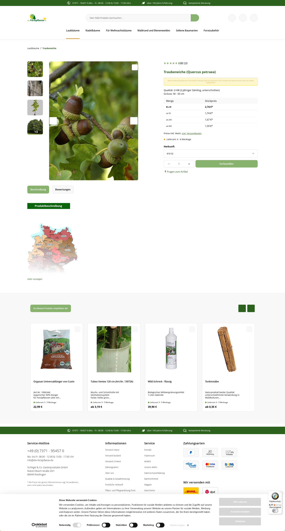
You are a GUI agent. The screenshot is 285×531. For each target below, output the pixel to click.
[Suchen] (195, 18)
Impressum (149, 455)
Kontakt (147, 449)
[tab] (38, 189)
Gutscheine (149, 490)
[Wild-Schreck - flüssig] (171, 367)
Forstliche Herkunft (114, 484)
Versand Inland (112, 449)
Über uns (109, 473)
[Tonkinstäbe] (228, 367)
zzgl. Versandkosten (192, 133)
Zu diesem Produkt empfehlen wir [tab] (50, 308)
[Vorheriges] (53, 121)
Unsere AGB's (150, 467)
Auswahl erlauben (240, 511)
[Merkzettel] (232, 18)
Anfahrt (147, 461)
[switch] (106, 525)
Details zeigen (177, 525)
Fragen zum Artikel (177, 171)
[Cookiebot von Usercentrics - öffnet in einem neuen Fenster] (39, 525)
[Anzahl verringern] (169, 163)
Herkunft (169, 146)
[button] (34, 279)
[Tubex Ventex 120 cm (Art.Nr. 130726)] (114, 367)
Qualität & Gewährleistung (117, 478)
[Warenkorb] (243, 18)
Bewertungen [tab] (63, 189)
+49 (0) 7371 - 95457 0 (45, 450)
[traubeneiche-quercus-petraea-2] (93, 120)
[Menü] (280, 492)
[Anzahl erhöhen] (189, 163)
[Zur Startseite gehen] (54, 18)
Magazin (148, 484)
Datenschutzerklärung (154, 473)
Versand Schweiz (113, 461)
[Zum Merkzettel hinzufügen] (135, 67)
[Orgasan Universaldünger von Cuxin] (56, 367)
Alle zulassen (240, 502)
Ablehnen (240, 521)
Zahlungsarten (111, 467)
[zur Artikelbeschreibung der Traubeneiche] (48, 205)
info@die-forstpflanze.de (40, 460)
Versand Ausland (113, 455)
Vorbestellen (226, 163)
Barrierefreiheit (151, 478)
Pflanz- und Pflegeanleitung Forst (120, 490)
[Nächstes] (134, 121)
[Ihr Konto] (254, 18)
